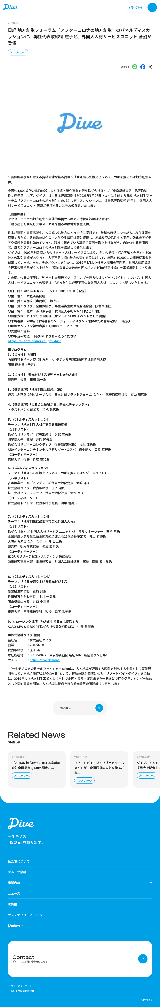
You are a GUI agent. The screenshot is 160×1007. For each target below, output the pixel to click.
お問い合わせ (135, 7)
